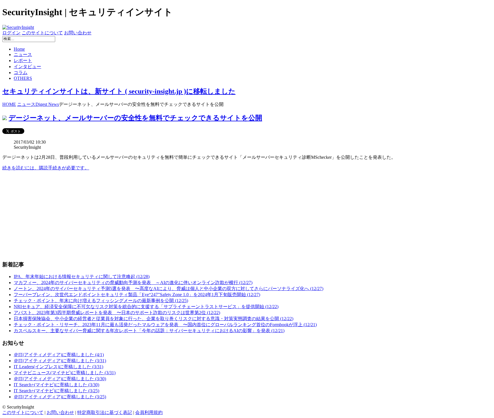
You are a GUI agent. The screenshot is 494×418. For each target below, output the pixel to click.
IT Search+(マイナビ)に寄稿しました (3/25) (56, 390)
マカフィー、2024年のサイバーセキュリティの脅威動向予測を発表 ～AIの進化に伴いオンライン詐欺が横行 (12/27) (133, 282)
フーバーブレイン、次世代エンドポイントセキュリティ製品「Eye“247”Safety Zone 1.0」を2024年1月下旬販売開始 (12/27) (137, 294)
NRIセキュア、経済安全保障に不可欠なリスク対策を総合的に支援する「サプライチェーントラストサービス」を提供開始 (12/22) (146, 306)
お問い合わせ (77, 32)
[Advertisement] (173, 216)
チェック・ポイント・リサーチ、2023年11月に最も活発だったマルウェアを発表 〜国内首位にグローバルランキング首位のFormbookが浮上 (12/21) (165, 324)
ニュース (23, 54)
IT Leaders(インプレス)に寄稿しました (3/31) (58, 366)
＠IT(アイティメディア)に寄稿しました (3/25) (60, 396)
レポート (23, 60)
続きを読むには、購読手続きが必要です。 (45, 167)
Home (19, 49)
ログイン (11, 32)
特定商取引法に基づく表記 (104, 412)
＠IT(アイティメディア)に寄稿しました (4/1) (59, 354)
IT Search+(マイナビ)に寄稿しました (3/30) (56, 384)
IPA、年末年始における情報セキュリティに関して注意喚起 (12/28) (82, 276)
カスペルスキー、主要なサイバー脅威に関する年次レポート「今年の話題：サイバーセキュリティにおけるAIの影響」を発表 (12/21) (149, 330)
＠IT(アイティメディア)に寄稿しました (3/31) (60, 360)
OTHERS (23, 78)
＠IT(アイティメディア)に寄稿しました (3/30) (60, 378)
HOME (9, 104)
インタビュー (27, 66)
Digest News (47, 104)
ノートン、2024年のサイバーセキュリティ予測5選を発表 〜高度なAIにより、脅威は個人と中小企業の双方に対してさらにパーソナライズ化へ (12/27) (168, 288)
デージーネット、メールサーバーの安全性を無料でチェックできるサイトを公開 (135, 118)
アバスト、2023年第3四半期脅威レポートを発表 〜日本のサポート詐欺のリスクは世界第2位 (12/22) (117, 312)
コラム (20, 72)
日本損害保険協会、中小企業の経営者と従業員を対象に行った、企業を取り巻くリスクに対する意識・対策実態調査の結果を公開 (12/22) (153, 318)
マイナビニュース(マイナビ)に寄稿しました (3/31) (64, 372)
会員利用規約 (149, 412)
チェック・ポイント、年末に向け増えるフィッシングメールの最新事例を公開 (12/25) (101, 300)
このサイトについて (42, 32)
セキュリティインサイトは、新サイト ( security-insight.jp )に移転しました (119, 91)
